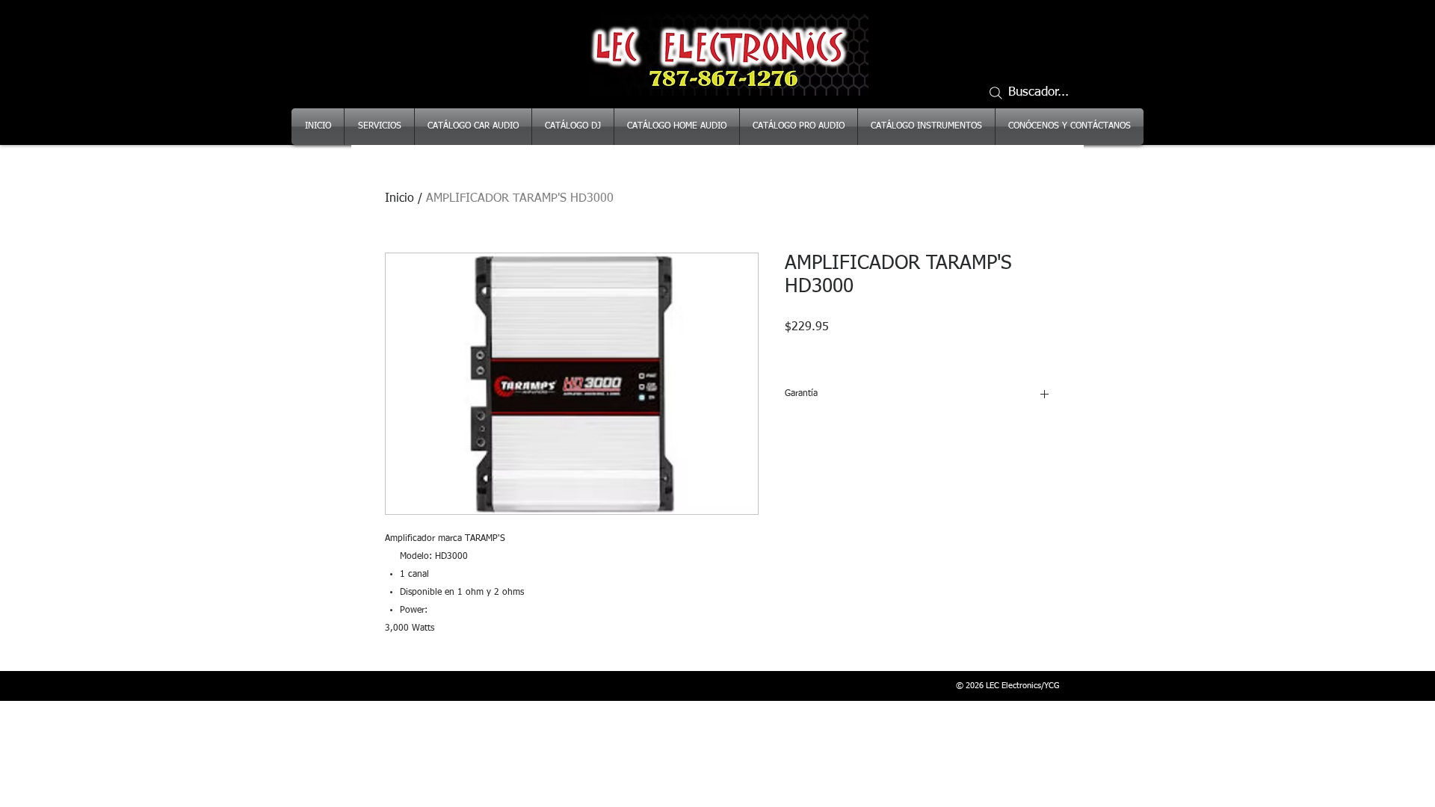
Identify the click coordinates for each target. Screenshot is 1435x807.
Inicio (399, 199)
